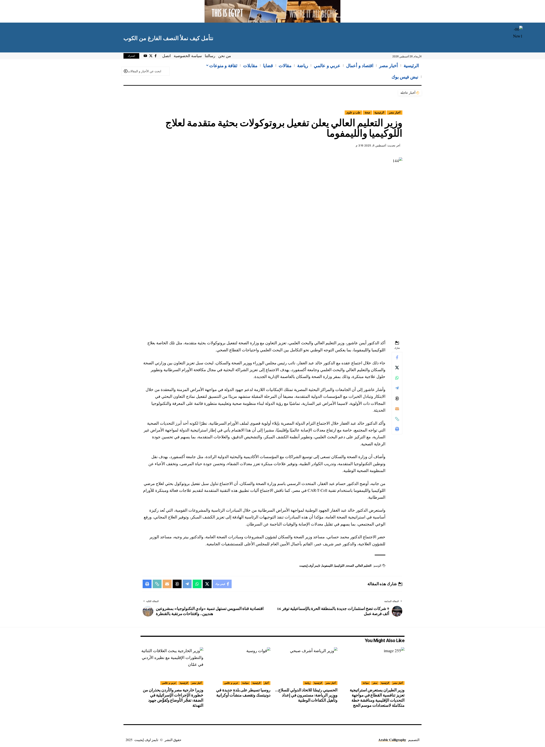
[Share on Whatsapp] (397, 378)
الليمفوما (327, 565)
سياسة (245, 682)
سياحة (366, 682)
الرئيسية (379, 112)
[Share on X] (397, 368)
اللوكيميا (339, 565)
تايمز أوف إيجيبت (309, 565)
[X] (150, 56)
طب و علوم (353, 112)
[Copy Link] (397, 419)
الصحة (350, 565)
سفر (375, 682)
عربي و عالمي (231, 682)
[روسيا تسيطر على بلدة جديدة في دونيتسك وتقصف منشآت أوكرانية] (239, 666)
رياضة (307, 682)
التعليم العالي (363, 565)
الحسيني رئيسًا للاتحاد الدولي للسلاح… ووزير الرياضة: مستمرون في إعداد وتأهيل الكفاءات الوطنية (306, 695)
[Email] (397, 409)
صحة (367, 112)
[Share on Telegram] (397, 388)
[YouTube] (145, 56)
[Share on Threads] (397, 398)
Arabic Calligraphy (392, 739)
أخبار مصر (394, 112)
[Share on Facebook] (397, 357)
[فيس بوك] (155, 56)
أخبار (266, 682)
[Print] (397, 429)
